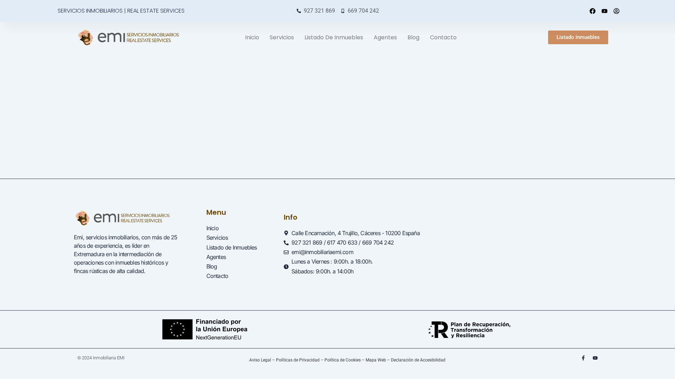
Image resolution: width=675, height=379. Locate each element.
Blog (413, 37)
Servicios (282, 37)
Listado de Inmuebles (333, 37)
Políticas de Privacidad (298, 360)
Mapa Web (376, 360)
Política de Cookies (342, 360)
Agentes (385, 37)
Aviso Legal (260, 360)
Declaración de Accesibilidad (418, 360)
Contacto (443, 37)
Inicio (252, 37)
